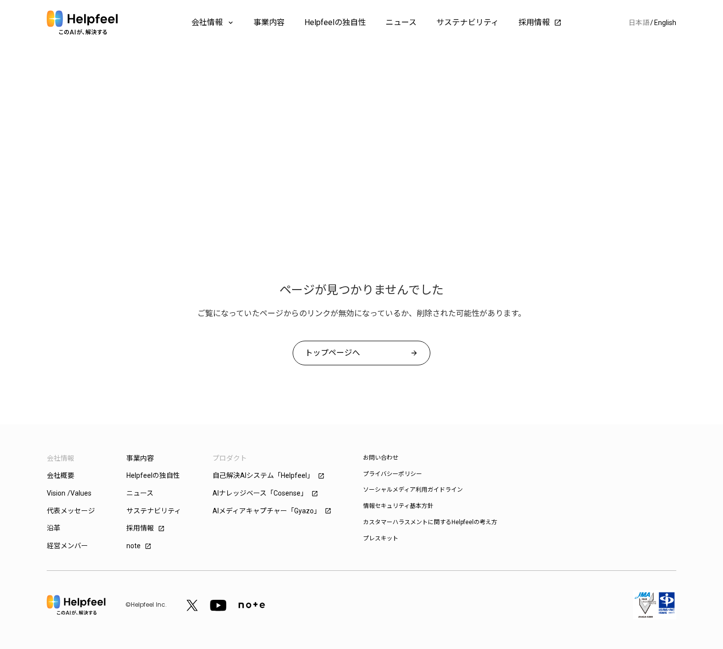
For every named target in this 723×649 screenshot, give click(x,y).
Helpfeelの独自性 (335, 23)
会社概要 (60, 475)
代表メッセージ (71, 511)
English (665, 22)
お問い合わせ (380, 457)
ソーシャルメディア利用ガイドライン (413, 489)
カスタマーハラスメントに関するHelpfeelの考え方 (430, 522)
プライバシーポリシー (392, 474)
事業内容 (269, 23)
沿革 (53, 528)
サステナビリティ (467, 23)
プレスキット (380, 538)
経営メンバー (67, 546)
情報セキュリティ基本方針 (398, 505)
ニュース (401, 23)
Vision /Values (69, 493)
